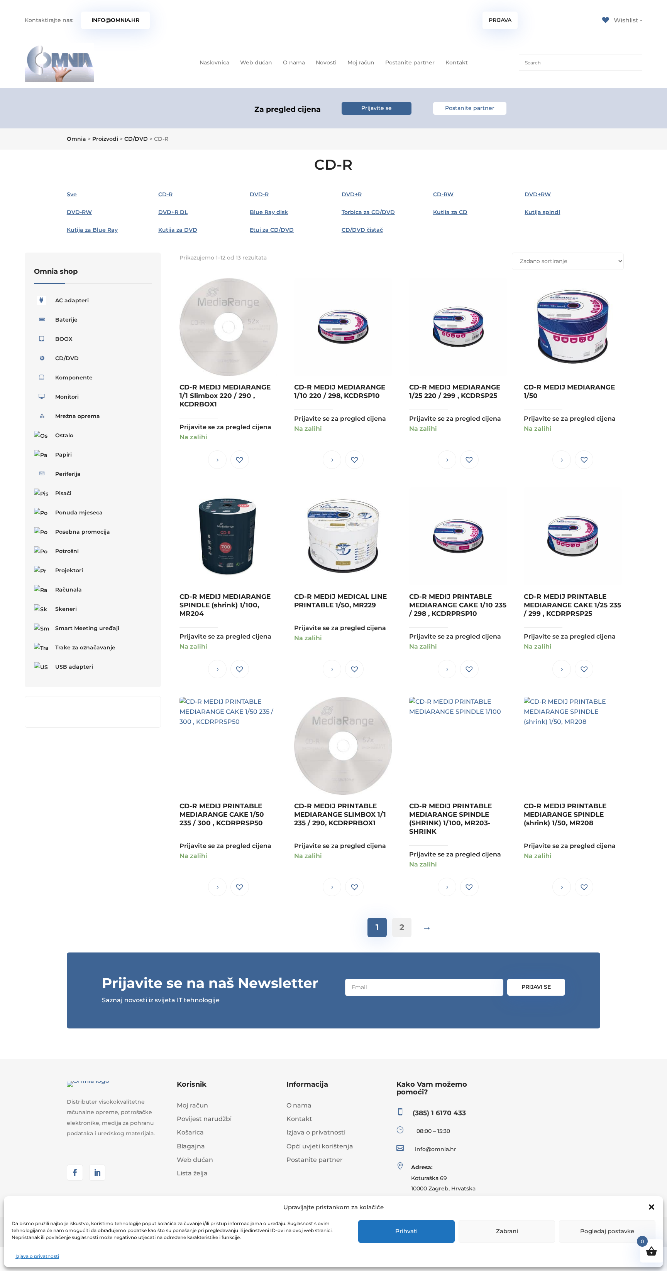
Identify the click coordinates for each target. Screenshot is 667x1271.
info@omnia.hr (115, 20)
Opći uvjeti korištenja (319, 1146)
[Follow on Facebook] (75, 1173)
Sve (72, 194)
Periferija (68, 473)
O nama (294, 62)
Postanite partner (410, 62)
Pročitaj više (217, 459)
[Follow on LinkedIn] (97, 1173)
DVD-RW (79, 212)
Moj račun (360, 62)
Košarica (190, 1132)
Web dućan (256, 62)
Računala (68, 589)
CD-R (165, 194)
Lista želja (192, 1173)
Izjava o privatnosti (37, 1256)
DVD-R (259, 194)
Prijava (500, 20)
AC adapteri (72, 300)
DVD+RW (538, 194)
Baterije (66, 319)
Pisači (63, 493)
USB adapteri (74, 666)
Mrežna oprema (77, 416)
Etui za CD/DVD (272, 229)
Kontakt (456, 62)
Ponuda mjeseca (79, 512)
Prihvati (406, 1231)
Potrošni (67, 551)
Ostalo (64, 435)
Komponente (74, 377)
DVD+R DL (173, 212)
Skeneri (66, 608)
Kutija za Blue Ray (92, 229)
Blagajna (191, 1146)
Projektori (69, 570)
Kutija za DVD (177, 229)
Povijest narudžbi (204, 1119)
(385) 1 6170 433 (439, 1113)
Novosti (326, 62)
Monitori (67, 396)
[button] (651, 1207)
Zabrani (507, 1231)
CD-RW (443, 194)
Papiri (63, 454)
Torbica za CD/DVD (368, 212)
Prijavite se (376, 108)
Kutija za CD (450, 212)
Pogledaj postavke (607, 1231)
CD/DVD (67, 358)
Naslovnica (214, 62)
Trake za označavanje (85, 647)
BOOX (64, 338)
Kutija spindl (542, 212)
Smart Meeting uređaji (87, 628)
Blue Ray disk (269, 212)
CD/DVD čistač (362, 229)
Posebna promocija (82, 531)
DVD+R (352, 194)
